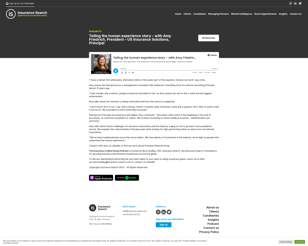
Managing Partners (218, 14)
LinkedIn (116, 145)
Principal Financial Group (157, 145)
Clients (187, 14)
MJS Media (107, 224)
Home (178, 14)
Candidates (199, 14)
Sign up (164, 224)
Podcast (213, 223)
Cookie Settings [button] (286, 242)
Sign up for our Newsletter (22, 3)
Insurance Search (171, 151)
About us (212, 207)
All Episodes (208, 38)
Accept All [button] (300, 242)
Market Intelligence (241, 14)
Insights (283, 14)
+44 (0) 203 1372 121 (131, 214)
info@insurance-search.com (134, 211)
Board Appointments (265, 14)
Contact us (295, 14)
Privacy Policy (209, 232)
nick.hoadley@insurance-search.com (112, 162)
